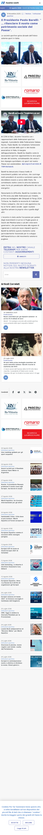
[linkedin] (30, 392)
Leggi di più (21, 828)
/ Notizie (27, 14)
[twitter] (24, 392)
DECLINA (28, 823)
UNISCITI (22, 256)
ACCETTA (14, 823)
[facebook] (13, 392)
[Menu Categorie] (40, 2)
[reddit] (19, 392)
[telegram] (35, 392)
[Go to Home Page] (23, 14)
